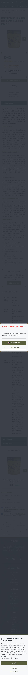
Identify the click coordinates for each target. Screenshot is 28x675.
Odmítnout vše (14, 672)
